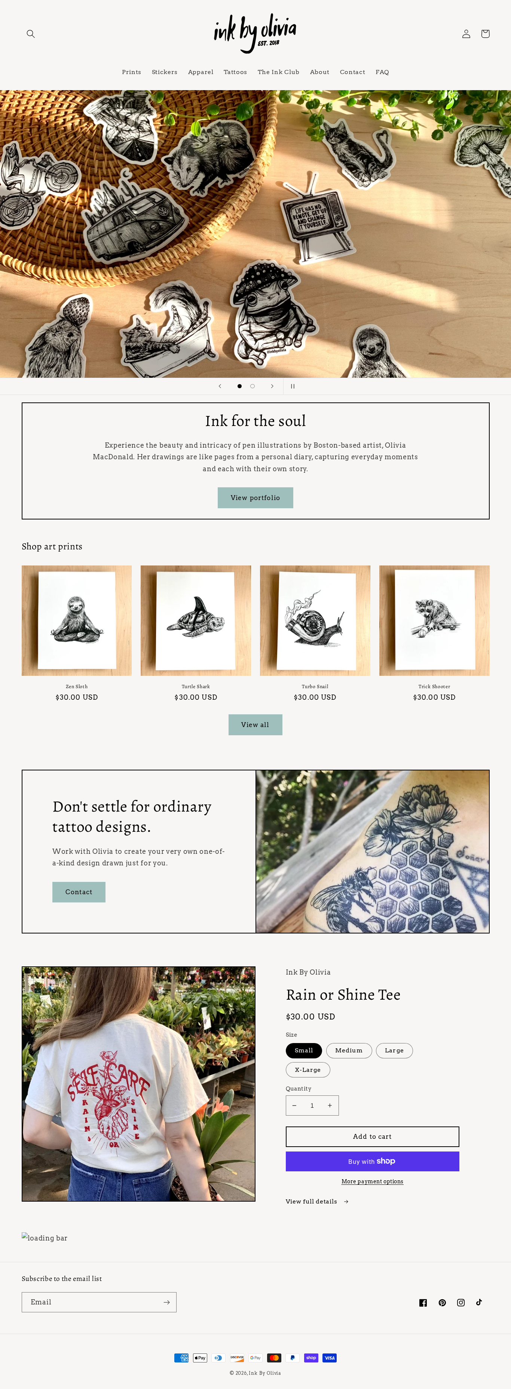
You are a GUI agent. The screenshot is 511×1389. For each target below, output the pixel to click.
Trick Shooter (434, 686)
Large (394, 1050)
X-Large (308, 1069)
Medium (349, 1050)
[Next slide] (272, 386)
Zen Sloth (77, 686)
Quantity (299, 1088)
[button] (31, 33)
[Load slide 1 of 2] (239, 386)
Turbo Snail (315, 686)
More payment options (373, 1181)
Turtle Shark (196, 686)
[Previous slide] (219, 386)
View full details (312, 1201)
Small (304, 1050)
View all (255, 725)
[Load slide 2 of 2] (252, 386)
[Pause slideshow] (291, 386)
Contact (78, 892)
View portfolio (255, 498)
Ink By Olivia (265, 1373)
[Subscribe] (166, 1302)
